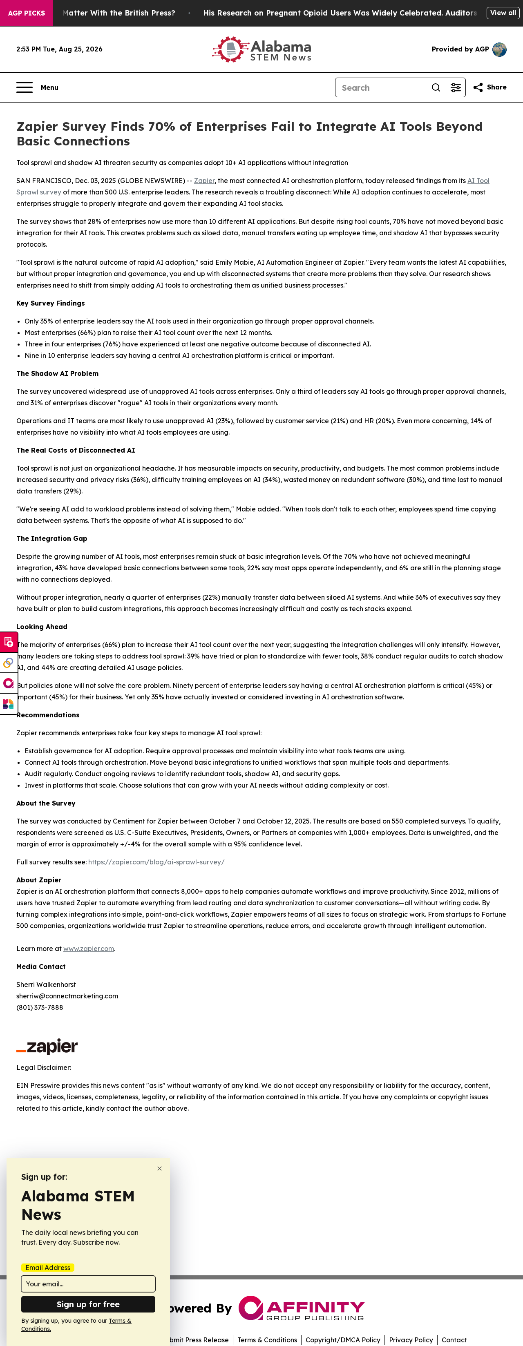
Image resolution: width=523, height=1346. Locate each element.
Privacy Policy (411, 1340)
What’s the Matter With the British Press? (97, 13)
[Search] (436, 87)
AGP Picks (26, 13)
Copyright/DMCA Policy (343, 1340)
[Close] (159, 1168)
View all (503, 13)
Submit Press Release (195, 1340)
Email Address (47, 1267)
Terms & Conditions (267, 1340)
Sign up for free (88, 1304)
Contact (454, 1340)
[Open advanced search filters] (455, 87)
